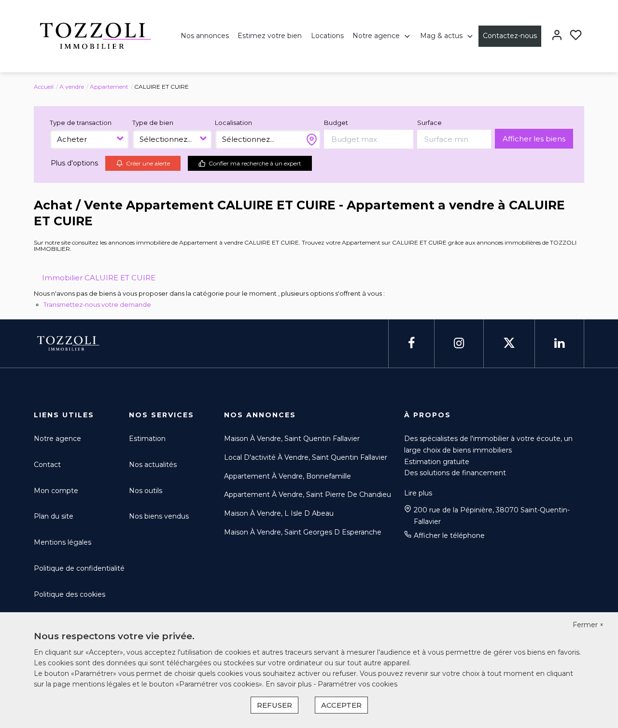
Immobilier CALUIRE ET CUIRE (98, 277)
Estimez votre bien (270, 35)
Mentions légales (62, 542)
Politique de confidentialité (79, 568)
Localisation (233, 122)
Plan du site (53, 516)
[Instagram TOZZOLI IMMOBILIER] (459, 343)
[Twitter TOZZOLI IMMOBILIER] (509, 343)
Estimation (147, 438)
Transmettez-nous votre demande (97, 304)
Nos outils (145, 490)
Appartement (109, 86)
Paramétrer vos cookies (357, 684)
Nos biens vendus (159, 516)
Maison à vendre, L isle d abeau (279, 513)
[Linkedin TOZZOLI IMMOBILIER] (559, 343)
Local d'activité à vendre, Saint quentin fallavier (305, 457)
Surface (429, 122)
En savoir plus (289, 684)
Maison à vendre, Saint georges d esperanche (302, 532)
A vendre (71, 86)
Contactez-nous (510, 35)
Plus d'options (74, 163)
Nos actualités (153, 464)
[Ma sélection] (576, 36)
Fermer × (588, 624)
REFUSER (274, 705)
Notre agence (376, 35)
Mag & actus (441, 35)
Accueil (44, 86)
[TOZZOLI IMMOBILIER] (93, 35)
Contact (47, 464)
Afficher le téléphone (449, 535)
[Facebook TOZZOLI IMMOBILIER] (411, 343)
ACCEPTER (341, 705)
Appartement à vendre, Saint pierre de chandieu (307, 494)
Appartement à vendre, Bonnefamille (287, 476)
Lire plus (418, 493)
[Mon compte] (557, 36)
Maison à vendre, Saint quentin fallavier (292, 438)
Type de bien (152, 122)
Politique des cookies (69, 594)
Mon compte (56, 490)
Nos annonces (205, 35)
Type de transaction (81, 122)
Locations (327, 35)
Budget (336, 122)
